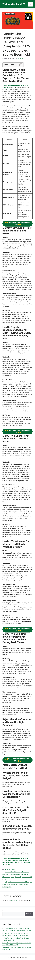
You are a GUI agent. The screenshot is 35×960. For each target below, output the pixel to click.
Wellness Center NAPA (13, 4)
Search (4, 911)
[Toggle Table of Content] (20, 64)
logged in (14, 900)
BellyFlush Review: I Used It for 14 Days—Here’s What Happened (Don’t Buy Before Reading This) (17, 884)
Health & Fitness (10, 869)
